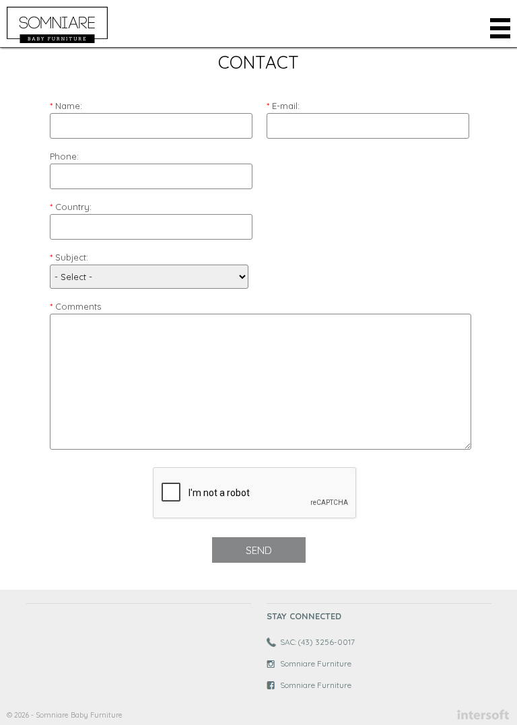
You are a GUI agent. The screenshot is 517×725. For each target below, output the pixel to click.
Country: (73, 206)
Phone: (64, 156)
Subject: (71, 257)
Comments (78, 306)
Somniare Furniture (315, 663)
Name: (68, 105)
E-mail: (286, 105)
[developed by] (483, 715)
